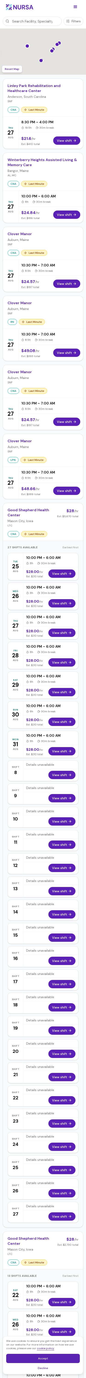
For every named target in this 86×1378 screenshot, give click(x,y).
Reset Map (12, 69)
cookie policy (45, 1348)
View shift (59, 574)
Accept (45, 1359)
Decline (44, 1368)
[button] (75, 7)
